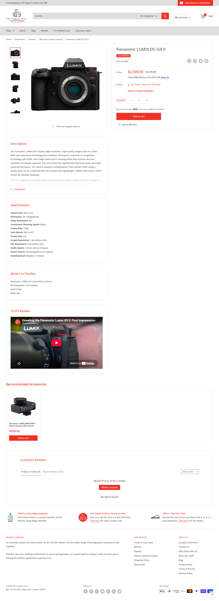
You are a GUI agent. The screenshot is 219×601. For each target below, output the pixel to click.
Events (23, 30)
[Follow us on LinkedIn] (114, 591)
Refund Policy (185, 573)
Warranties (139, 564)
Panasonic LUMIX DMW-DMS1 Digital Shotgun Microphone (22, 424)
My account (181, 17)
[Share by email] (206, 61)
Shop (8, 30)
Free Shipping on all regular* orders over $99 (26, 2)
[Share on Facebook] (189, 61)
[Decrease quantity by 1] (131, 100)
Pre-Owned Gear (61, 30)
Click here (95, 520)
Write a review (109, 487)
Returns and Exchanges (146, 555)
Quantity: (121, 100)
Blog (33, 30)
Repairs (138, 551)
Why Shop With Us (188, 551)
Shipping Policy (141, 560)
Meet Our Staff (186, 555)
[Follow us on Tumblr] (119, 591)
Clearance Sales (83, 30)
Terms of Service (187, 568)
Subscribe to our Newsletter (197, 2)
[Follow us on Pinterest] (97, 591)
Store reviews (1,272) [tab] (53, 471)
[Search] (165, 16)
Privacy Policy (185, 564)
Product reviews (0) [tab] (30, 471)
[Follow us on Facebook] (85, 591)
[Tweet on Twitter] (201, 61)
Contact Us (184, 546)
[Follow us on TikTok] (108, 591)
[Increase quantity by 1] (147, 100)
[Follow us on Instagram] (91, 591)
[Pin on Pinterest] (195, 61)
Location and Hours (188, 542)
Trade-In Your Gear (143, 542)
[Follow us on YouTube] (102, 591)
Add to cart (139, 116)
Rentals (44, 30)
